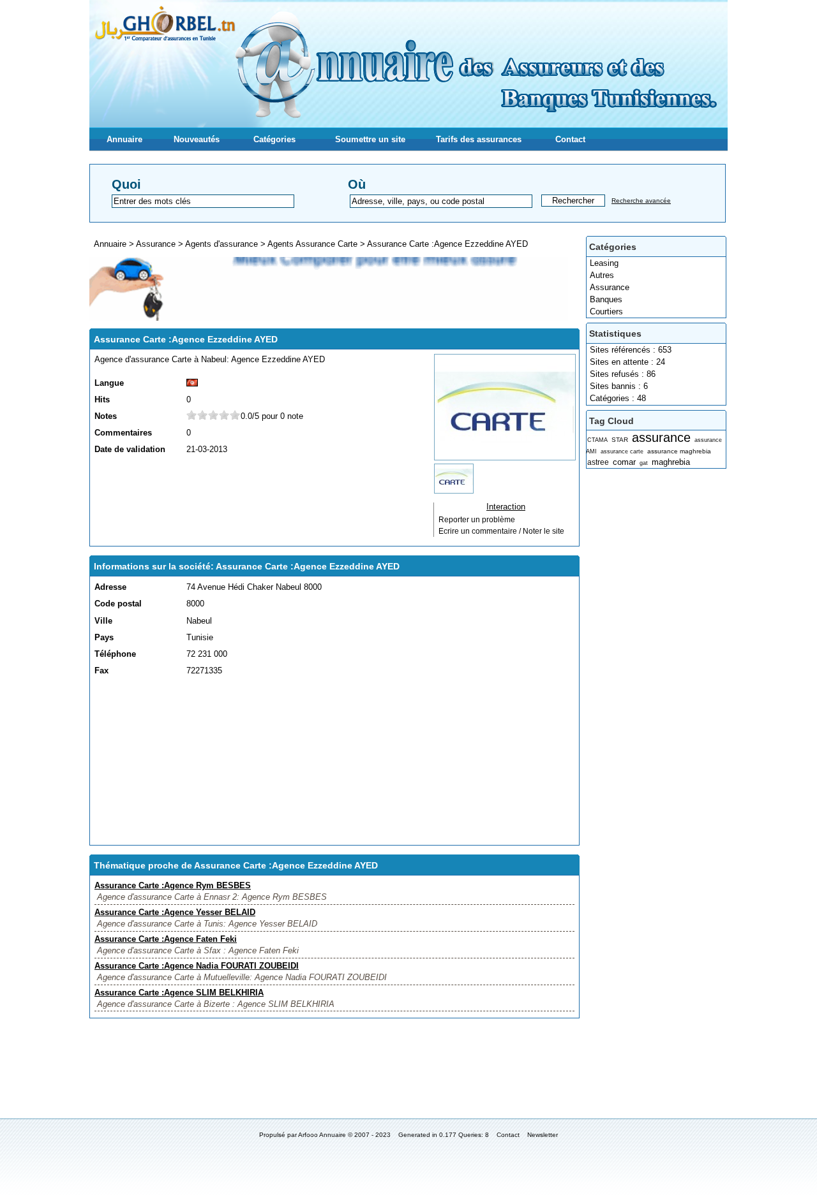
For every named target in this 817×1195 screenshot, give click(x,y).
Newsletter (542, 1134)
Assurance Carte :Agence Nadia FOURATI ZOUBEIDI (196, 966)
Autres (602, 275)
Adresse (110, 587)
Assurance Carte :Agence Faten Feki (165, 939)
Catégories (274, 139)
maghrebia (671, 462)
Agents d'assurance (221, 244)
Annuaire (124, 139)
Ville (103, 621)
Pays (104, 637)
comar (624, 462)
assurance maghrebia (679, 451)
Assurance (609, 287)
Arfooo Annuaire (322, 1134)
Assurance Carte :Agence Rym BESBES (172, 885)
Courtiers (606, 311)
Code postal (118, 603)
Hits (102, 399)
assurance (661, 437)
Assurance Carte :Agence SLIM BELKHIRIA (179, 992)
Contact (570, 139)
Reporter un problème (476, 520)
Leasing (604, 263)
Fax (101, 670)
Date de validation (129, 449)
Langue (109, 383)
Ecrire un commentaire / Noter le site (501, 531)
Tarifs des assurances (478, 139)
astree (598, 462)
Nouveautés (197, 139)
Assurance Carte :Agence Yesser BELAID (174, 912)
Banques (606, 299)
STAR (619, 439)
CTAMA (597, 440)
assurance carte (622, 451)
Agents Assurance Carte (312, 244)
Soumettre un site (370, 139)
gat (644, 463)
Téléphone (115, 654)
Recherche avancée (641, 200)
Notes (105, 416)
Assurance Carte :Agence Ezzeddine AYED (447, 244)
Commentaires (123, 432)
